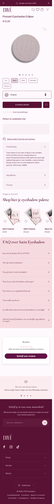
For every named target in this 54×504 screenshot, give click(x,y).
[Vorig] (4, 3)
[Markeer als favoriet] (5, 221)
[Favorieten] (37, 9)
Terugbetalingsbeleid (13, 495)
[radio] (6, 80)
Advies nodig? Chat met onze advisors (21, 139)
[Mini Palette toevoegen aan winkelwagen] (19, 221)
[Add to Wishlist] (46, 105)
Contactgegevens (23, 498)
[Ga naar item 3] (26, 74)
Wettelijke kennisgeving (37, 498)
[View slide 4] (30, 395)
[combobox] (27, 95)
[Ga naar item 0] (19, 74)
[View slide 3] (27, 395)
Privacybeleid (25, 495)
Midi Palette (29, 229)
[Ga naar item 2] (23, 74)
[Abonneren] (44, 422)
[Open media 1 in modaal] (44, 29)
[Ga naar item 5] (32, 74)
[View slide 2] (24, 395)
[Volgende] (48, 3)
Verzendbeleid (12, 498)
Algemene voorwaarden (38, 495)
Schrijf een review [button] (26, 356)
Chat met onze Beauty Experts (26, 387)
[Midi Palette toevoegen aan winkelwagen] (40, 221)
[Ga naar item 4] (29, 74)
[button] (8, 112)
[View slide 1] (21, 395)
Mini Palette (8, 229)
